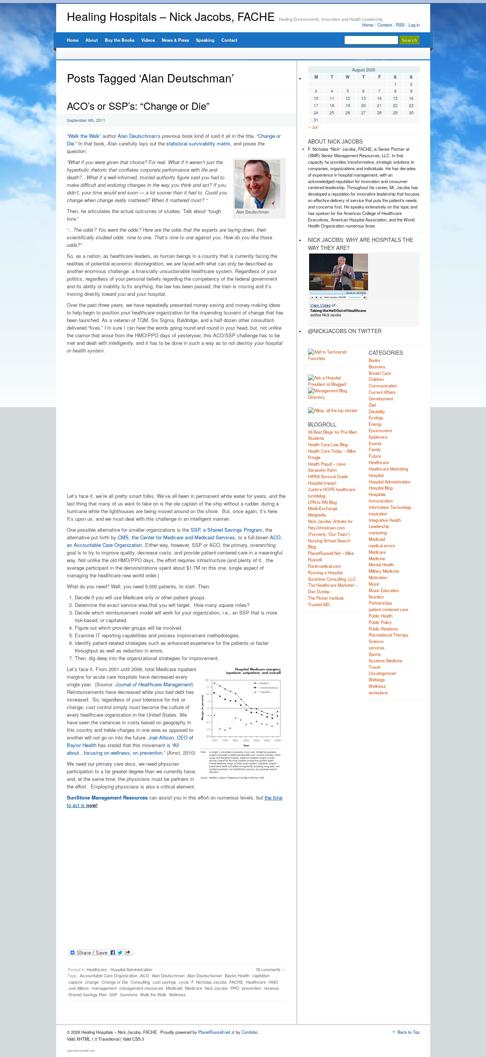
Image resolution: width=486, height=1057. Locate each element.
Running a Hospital (325, 572)
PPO (234, 988)
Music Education (384, 590)
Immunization (381, 501)
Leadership (379, 526)
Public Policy (380, 622)
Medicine (377, 558)
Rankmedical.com (324, 566)
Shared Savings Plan (87, 994)
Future (375, 456)
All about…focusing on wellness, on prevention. (123, 748)
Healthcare (97, 969)
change (92, 982)
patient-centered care (388, 609)
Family (375, 449)
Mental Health (381, 564)
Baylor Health (237, 975)
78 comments (268, 969)
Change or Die (114, 982)
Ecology (376, 417)
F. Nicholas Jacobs (209, 982)
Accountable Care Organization (108, 975)
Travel (374, 667)
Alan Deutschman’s (138, 135)
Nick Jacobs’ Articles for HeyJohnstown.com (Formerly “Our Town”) (330, 527)
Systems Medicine (385, 660)
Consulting (140, 982)
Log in (414, 25)
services (377, 648)
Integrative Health (385, 520)
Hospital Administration (131, 969)
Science (376, 641)
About (91, 40)
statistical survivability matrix (198, 143)
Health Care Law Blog (328, 444)
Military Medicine (384, 571)
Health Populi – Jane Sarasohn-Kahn (327, 467)
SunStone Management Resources (107, 797)
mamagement (104, 988)
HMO (273, 982)
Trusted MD (319, 604)
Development (381, 398)
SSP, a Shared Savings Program (226, 529)
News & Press (175, 40)
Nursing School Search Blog (329, 543)
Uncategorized (382, 673)
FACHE (236, 982)
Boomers (377, 366)
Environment (380, 430)
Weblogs (377, 679)
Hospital (376, 475)
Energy (375, 424)
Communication (383, 385)
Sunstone (128, 994)
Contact (229, 40)
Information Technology (390, 507)
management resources (141, 988)
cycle (184, 982)
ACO (144, 975)
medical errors (382, 545)
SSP (113, 994)
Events (375, 443)
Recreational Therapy (389, 635)
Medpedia (317, 515)
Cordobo (249, 1032)
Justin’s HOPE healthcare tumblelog (331, 492)
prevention (251, 988)
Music (374, 584)
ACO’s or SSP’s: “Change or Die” (138, 105)
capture (75, 982)
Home (367, 25)
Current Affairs (382, 392)
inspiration (378, 513)
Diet (372, 405)
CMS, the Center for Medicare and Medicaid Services (176, 537)
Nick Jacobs (216, 988)
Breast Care (380, 373)
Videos (148, 40)
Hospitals (377, 494)
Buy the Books (119, 40)
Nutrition (376, 597)
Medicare (193, 988)
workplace (378, 692)
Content (384, 25)
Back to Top (409, 1032)
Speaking (205, 40)
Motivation (378, 577)
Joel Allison (78, 988)
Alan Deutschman (168, 975)
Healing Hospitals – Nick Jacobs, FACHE (171, 16)
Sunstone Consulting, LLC (332, 579)
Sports (375, 654)
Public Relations (383, 629)
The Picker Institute (326, 598)
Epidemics (378, 437)
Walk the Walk (83, 135)
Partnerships (380, 603)
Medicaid (174, 988)
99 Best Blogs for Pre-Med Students (332, 435)
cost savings (164, 982)
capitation (261, 975)
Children (376, 379)
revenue (271, 988)
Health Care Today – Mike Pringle (332, 454)
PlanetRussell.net (214, 1032)
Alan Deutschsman (204, 975)
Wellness (177, 994)
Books (374, 360)
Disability (377, 411)
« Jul (313, 127)
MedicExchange (323, 508)
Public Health (381, 616)
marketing (378, 532)
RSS (400, 25)
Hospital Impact (322, 483)
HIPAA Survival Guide (328, 476)
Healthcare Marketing (388, 469)
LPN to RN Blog (322, 502)
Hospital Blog (381, 488)
